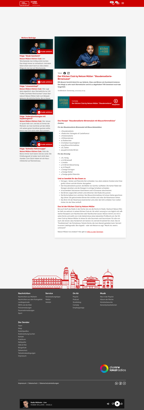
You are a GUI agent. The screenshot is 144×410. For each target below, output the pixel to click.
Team (20, 326)
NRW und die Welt (25, 305)
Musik (103, 293)
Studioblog (77, 302)
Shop (20, 328)
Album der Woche (106, 299)
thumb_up (121, 404)
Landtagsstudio (24, 302)
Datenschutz (22, 350)
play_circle (117, 404)
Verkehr (48, 302)
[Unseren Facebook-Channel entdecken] (120, 383)
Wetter (48, 299)
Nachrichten (24, 293)
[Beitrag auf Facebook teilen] (64, 73)
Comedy (76, 305)
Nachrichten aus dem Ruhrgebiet (30, 299)
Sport (20, 313)
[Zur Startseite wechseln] (24, 3)
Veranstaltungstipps (52, 297)
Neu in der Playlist (107, 297)
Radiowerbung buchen (26, 334)
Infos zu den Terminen (95, 232)
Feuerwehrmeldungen (26, 310)
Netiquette (22, 342)
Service (49, 293)
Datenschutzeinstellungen (49, 383)
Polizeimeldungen (24, 308)
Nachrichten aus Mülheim (27, 297)
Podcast (76, 299)
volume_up (108, 403)
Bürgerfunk (22, 348)
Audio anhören (45, 52)
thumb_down (113, 404)
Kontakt (21, 337)
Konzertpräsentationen (108, 305)
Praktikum (22, 339)
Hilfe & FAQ (22, 345)
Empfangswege (78, 308)
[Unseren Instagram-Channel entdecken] (124, 383)
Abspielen (116, 101)
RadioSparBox (23, 331)
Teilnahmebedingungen (26, 353)
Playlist (75, 297)
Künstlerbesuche (106, 302)
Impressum (22, 356)
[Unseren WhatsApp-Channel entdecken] (116, 383)
